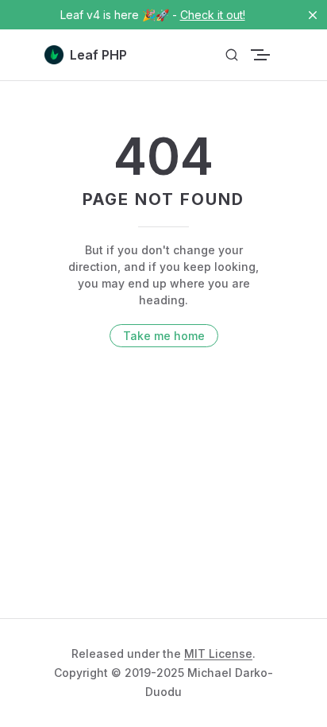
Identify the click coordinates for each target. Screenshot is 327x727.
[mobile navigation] (276, 54)
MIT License (218, 653)
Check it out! (212, 14)
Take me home (164, 335)
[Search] (232, 55)
